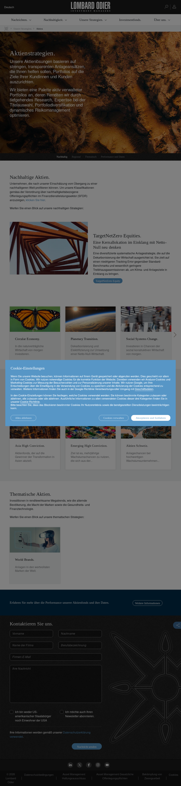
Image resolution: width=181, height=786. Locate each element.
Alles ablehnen (23, 418)
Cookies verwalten (113, 418)
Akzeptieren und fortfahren (151, 418)
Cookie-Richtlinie (30, 401)
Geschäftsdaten (144, 389)
